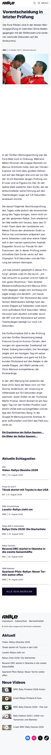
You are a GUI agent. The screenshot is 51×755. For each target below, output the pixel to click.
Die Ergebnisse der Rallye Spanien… (23, 432)
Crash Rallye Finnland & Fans (27, 698)
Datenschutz (21, 621)
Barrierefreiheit (36, 621)
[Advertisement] (25, 121)
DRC (4, 475)
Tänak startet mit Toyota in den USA (25, 489)
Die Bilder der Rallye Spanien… (20, 436)
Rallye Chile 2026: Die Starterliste (24, 529)
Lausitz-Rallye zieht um (17, 509)
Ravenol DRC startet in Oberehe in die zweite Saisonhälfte (23, 550)
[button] (35, 3)
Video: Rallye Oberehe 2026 (20, 470)
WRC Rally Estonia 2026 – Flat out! (30, 707)
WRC (5, 50)
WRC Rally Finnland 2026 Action (29, 689)
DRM (4, 514)
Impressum (7, 621)
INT (3, 494)
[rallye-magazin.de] (8, 3)
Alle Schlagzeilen (19, 591)
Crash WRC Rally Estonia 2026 (28, 727)
